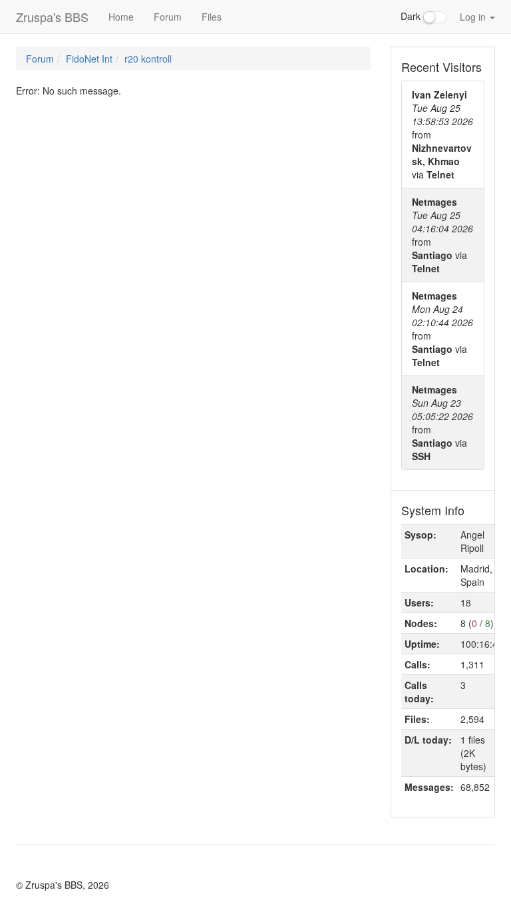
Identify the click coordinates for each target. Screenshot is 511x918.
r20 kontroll (148, 58)
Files (212, 16)
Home (121, 16)
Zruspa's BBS (52, 16)
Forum (168, 16)
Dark (412, 16)
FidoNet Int (89, 58)
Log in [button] (474, 16)
